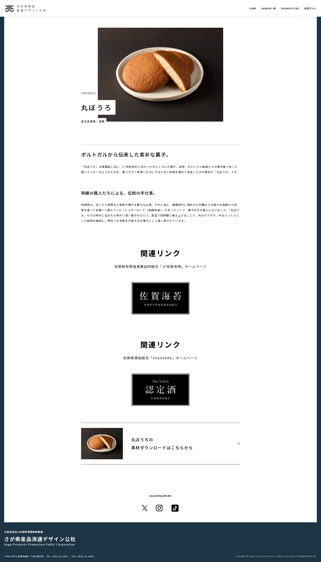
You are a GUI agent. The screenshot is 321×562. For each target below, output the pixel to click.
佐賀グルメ (310, 8)
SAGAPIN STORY (290, 8)
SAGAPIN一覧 (268, 8)
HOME (252, 8)
